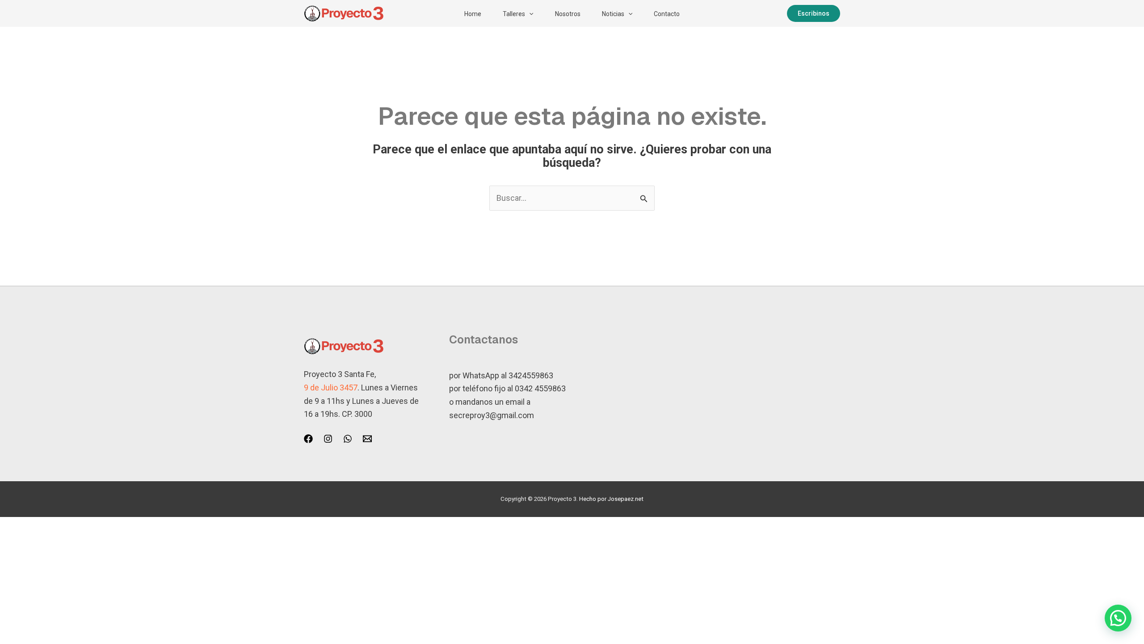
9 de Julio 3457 (331, 387)
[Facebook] (308, 438)
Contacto (667, 13)
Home (472, 13)
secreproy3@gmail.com (491, 415)
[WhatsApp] (347, 438)
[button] (529, 14)
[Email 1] (367, 438)
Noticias (613, 13)
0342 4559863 (540, 388)
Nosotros (567, 13)
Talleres (514, 13)
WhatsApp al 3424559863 (508, 375)
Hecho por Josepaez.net (611, 499)
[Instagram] (328, 438)
